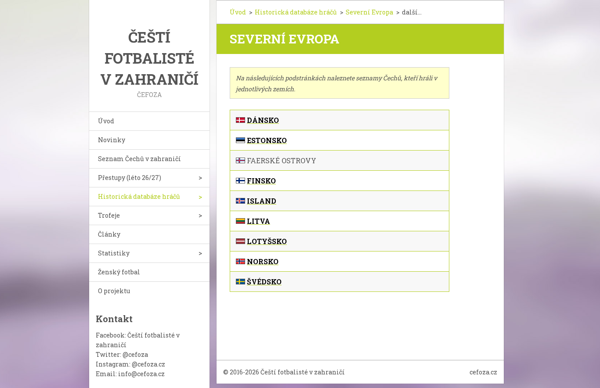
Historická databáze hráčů (139, 196)
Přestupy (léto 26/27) (129, 177)
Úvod (106, 121)
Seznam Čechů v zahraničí (139, 158)
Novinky (111, 140)
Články (109, 234)
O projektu (114, 291)
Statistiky (114, 253)
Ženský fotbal (119, 272)
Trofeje (109, 215)
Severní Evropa (369, 12)
